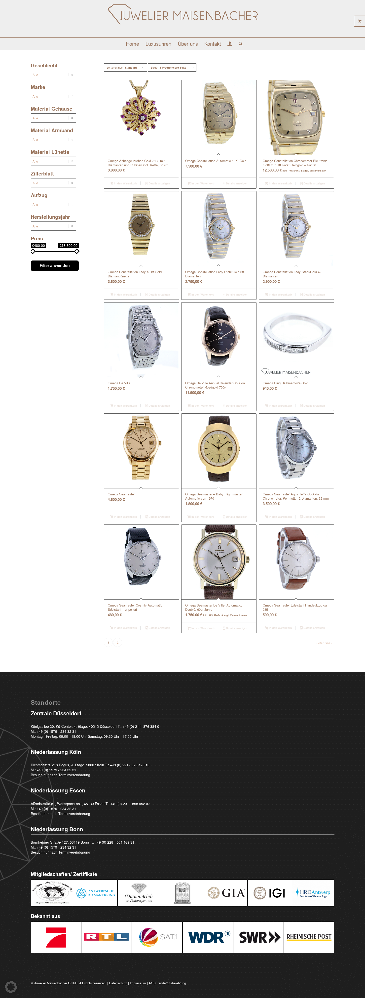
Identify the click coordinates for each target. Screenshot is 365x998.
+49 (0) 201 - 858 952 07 (130, 803)
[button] (11, 987)
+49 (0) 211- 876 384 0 (141, 726)
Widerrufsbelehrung (172, 983)
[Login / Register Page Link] (229, 44)
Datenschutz (118, 983)
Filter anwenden (55, 265)
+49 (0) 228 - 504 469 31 (114, 842)
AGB (152, 983)
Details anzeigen (159, 183)
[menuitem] (132, 44)
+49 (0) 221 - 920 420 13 (129, 764)
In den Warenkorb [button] (125, 183)
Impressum (138, 983)
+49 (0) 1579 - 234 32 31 (56, 731)
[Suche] (239, 44)
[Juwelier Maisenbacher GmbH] (182, 20)
